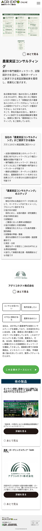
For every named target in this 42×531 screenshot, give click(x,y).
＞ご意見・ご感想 (34, 523)
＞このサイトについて (35, 521)
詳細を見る (21, 431)
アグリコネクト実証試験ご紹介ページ (19, 144)
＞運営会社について (35, 525)
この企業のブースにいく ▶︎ (21, 369)
